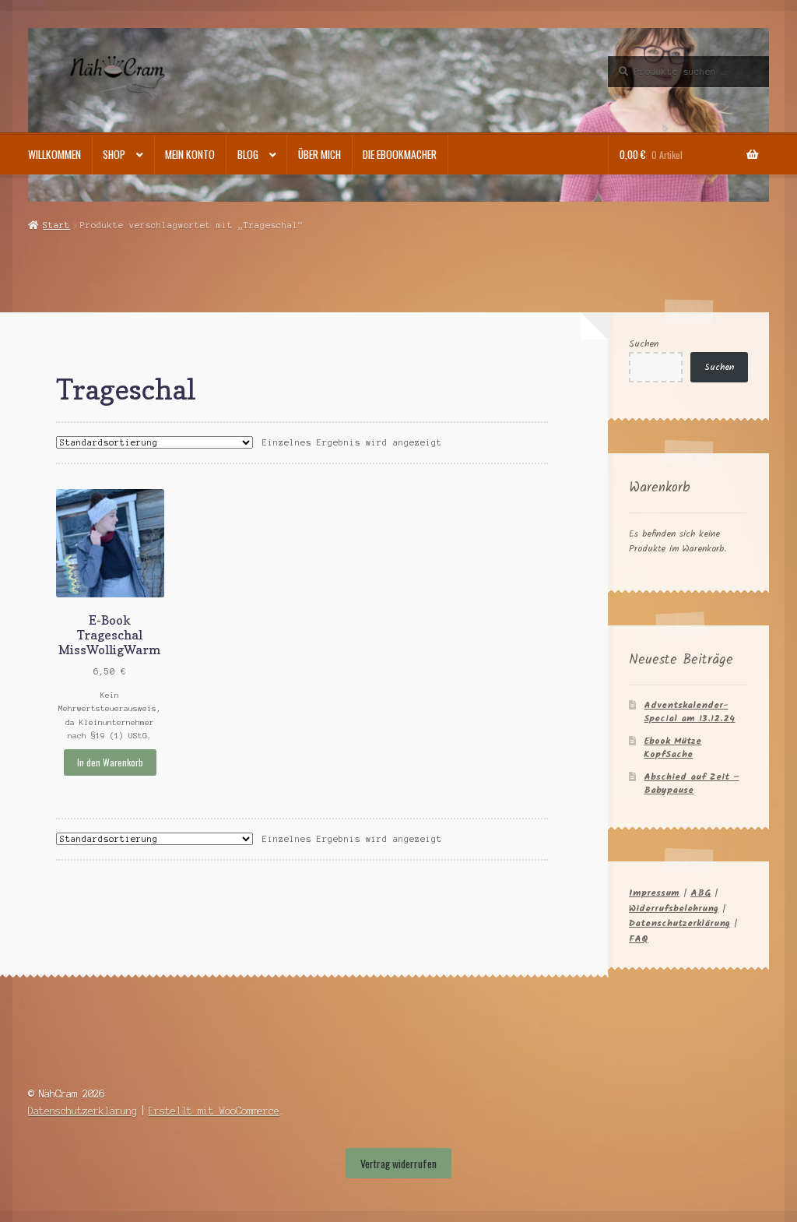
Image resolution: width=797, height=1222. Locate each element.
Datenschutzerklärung (679, 923)
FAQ (638, 938)
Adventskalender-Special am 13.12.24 (689, 712)
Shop (114, 154)
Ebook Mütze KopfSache (672, 748)
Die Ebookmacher (400, 154)
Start (56, 225)
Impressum (654, 893)
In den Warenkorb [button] (110, 762)
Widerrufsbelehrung (673, 908)
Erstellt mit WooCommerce (214, 1111)
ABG (700, 893)
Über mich (319, 154)
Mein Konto (190, 154)
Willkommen (54, 154)
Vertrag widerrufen (398, 1163)
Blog (247, 154)
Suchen (643, 343)
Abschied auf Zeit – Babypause (691, 783)
